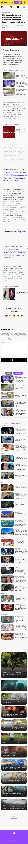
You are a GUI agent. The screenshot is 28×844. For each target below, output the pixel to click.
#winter (16, 172)
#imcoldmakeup (13, 171)
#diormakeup (22, 254)
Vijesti (14, 7)
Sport (21, 7)
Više (14, 817)
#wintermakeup (22, 231)
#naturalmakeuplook (8, 178)
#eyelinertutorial (7, 177)
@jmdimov (5, 230)
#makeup (14, 231)
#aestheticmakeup (21, 251)
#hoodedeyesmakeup (18, 177)
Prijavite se (14, 360)
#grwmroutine (21, 252)
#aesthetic (15, 254)
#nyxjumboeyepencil (8, 255)
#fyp (8, 233)
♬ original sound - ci (15, 233)
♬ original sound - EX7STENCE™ (15, 179)
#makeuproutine (7, 254)
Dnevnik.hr (6, 7)
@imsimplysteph (7, 169)
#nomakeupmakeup (19, 178)
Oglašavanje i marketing (15, 840)
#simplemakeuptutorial (9, 175)
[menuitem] (25, 2)
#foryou (5, 252)
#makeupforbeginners (9, 174)
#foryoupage (13, 252)
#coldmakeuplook (23, 171)
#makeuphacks (23, 172)
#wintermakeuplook (8, 172)
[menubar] (25, 2)
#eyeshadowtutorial (21, 175)
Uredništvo (4, 840)
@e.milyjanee (6, 246)
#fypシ (5, 233)
